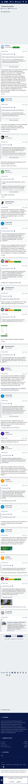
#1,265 (25, 207)
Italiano (2, 762)
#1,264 (25, 176)
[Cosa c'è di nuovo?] (23, 2)
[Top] (2, 767)
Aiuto (21, 764)
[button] (2, 2)
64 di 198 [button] (14, 636)
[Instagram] (3, 774)
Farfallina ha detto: (6, 514)
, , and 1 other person (10, 427)
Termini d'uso (9, 764)
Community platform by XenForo (14, 770)
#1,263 (25, 142)
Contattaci (3, 764)
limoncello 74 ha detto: (7, 179)
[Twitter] (8, 774)
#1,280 (25, 617)
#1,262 (25, 104)
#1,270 (25, 352)
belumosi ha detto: (6, 144)
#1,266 (25, 228)
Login (2, 755)
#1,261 (25, 51)
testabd (25, 746)
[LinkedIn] (6, 774)
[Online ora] (3, 101)
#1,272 (25, 400)
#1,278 (25, 562)
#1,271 (25, 373)
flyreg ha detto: (5, 488)
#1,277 (25, 535)
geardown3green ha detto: (8, 54)
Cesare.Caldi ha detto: (6, 455)
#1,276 (25, 511)
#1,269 (25, 314)
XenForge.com (23, 772)
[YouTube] (10, 774)
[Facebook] (1, 774)
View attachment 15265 (7, 597)
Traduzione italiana (14, 772)
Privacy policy (16, 764)
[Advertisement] (14, 27)
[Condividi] (23, 51)
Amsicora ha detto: (6, 403)
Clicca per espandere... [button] (14, 66)
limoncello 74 (5, 8)
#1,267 (25, 265)
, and (9, 165)
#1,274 (25, 452)
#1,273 (25, 438)
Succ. (19, 636)
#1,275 (25, 485)
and (5, 131)
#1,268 (25, 293)
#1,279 (25, 583)
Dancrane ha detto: (6, 296)
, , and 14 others (14, 607)
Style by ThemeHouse (5, 772)
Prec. (9, 636)
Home (24, 764)
